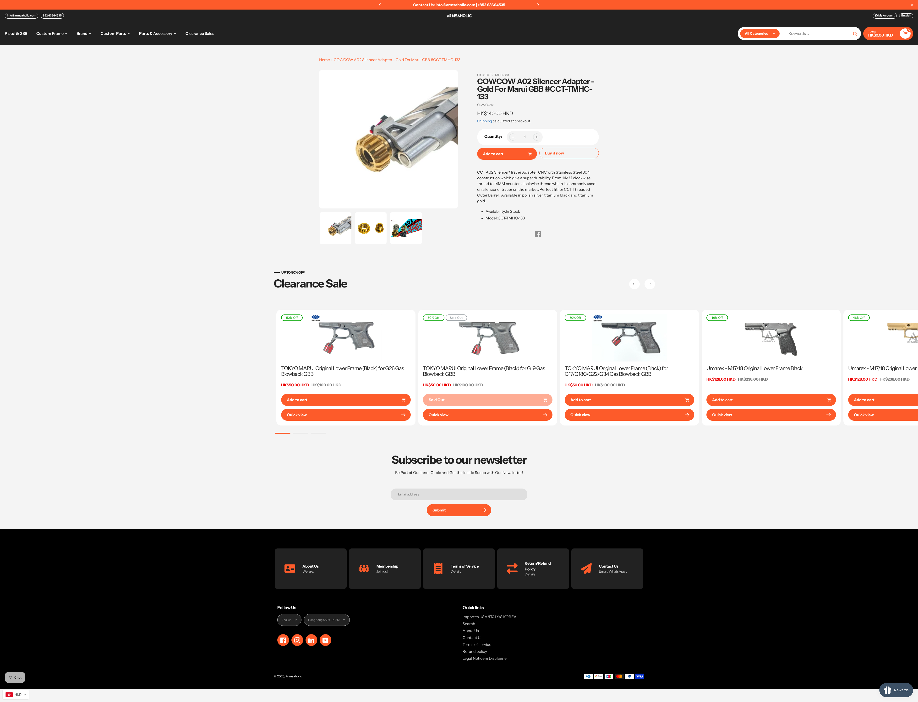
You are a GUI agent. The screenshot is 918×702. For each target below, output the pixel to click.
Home (324, 59)
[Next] (538, 4)
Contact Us (472, 637)
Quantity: (493, 136)
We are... (308, 571)
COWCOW (485, 105)
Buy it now (554, 153)
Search (469, 623)
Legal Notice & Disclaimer (485, 658)
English (906, 15)
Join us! (382, 571)
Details (456, 571)
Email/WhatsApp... (613, 571)
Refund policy (475, 651)
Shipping (484, 121)
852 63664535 (52, 15)
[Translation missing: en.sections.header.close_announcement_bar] (912, 4)
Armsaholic (294, 676)
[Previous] (380, 4)
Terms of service (477, 644)
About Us (471, 630)
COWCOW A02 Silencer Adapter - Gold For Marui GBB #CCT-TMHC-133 (397, 59)
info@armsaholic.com (21, 15)
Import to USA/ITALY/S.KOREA (490, 616)
